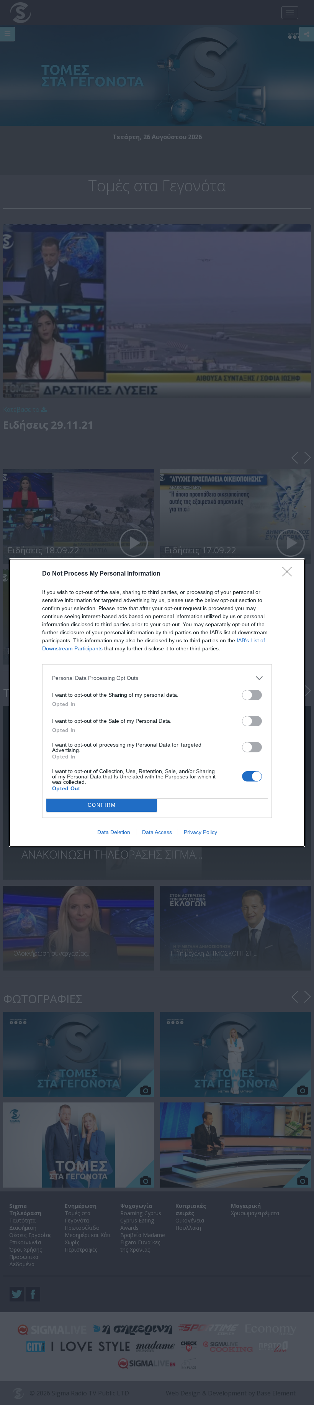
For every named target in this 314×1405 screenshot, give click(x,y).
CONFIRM (102, 805)
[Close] (289, 574)
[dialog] (157, 702)
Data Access (157, 832)
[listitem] (157, 678)
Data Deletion (113, 832)
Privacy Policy (200, 832)
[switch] (252, 695)
